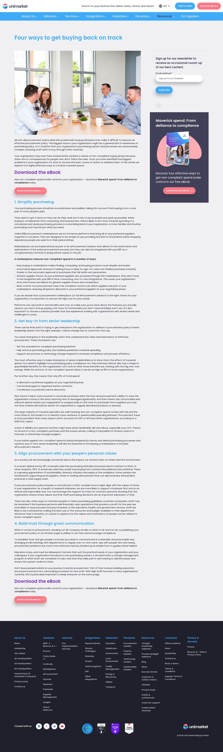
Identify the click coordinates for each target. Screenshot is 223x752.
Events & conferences (148, 696)
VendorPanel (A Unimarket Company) (25, 675)
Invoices (47, 679)
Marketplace (49, 669)
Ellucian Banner (92, 643)
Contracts (48, 664)
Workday (89, 656)
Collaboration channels (148, 709)
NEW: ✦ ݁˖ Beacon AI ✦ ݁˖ (50, 644)
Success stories (149, 671)
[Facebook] (54, 726)
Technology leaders (129, 660)
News (17, 643)
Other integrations (91, 678)
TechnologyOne (93, 666)
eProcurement (50, 674)
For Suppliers (190, 16)
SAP (87, 671)
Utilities (109, 682)
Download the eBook (29, 190)
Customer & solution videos (149, 678)
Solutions (50, 16)
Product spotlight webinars (150, 655)
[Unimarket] (15, 6)
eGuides (146, 684)
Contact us (19, 686)
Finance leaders (127, 652)
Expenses (47, 684)
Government (112, 653)
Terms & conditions (170, 670)
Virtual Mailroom (47, 708)
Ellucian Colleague (90, 649)
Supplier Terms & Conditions (173, 678)
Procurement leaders (130, 644)
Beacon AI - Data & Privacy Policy (197, 653)
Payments (48, 689)
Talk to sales (185, 5)
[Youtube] (62, 726)
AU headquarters (23, 658)
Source (46, 651)
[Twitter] (47, 726)
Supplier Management (50, 696)
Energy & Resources (111, 675)
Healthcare (111, 648)
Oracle (88, 661)
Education (110, 643)
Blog (144, 661)
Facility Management (112, 668)
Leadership (19, 648)
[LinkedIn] (39, 726)
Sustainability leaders (130, 668)
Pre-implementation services (70, 646)
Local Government (112, 660)
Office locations (173, 643)
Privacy (190, 646)
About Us (28, 16)
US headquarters (22, 663)
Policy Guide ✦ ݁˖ (49, 657)
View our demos (209, 5)
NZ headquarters (22, 668)
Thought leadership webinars (147, 646)
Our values (19, 653)
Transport (110, 687)
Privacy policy (21, 681)
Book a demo (172, 663)
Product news (148, 689)
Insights (47, 702)
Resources (165, 16)
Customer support (151, 702)
